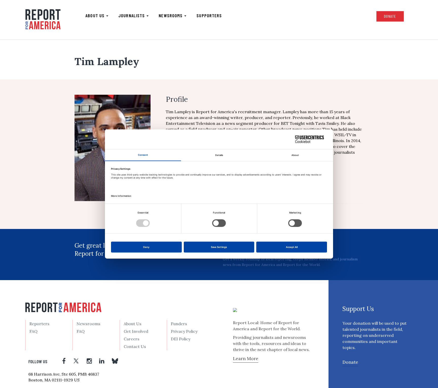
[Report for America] (43, 19)
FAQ (33, 331)
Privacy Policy (184, 331)
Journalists (132, 15)
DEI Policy (180, 338)
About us (95, 15)
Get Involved (136, 331)
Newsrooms (171, 15)
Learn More (245, 358)
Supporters (209, 15)
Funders (179, 323)
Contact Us (135, 346)
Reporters (39, 323)
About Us (132, 323)
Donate (390, 16)
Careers (131, 338)
